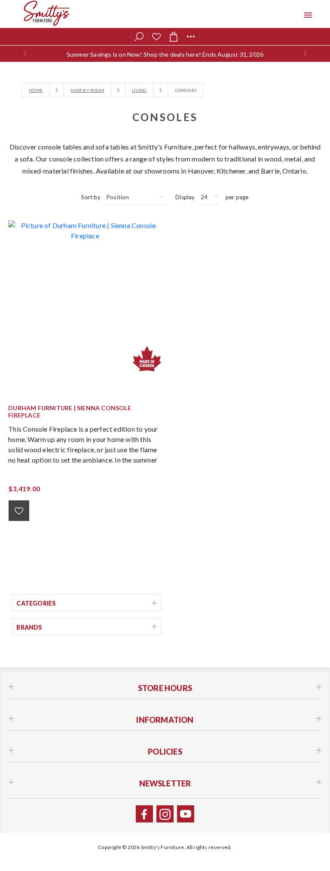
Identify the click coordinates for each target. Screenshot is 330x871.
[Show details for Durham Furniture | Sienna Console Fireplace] (85, 297)
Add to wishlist (19, 510)
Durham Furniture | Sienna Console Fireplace (69, 412)
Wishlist (156, 36)
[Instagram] (165, 814)
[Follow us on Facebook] (144, 814)
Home (36, 90)
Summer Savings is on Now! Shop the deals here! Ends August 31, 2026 (165, 54)
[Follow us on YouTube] (185, 814)
